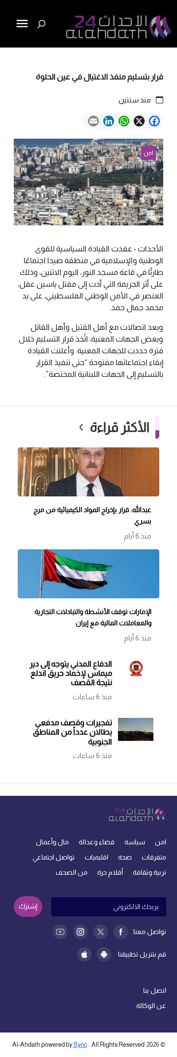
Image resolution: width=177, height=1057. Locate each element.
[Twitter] (100, 931)
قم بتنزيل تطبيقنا (142, 954)
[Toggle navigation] (8, 57)
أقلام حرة (110, 872)
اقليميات (96, 857)
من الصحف (72, 872)
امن (160, 842)
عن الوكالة (151, 1005)
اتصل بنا (154, 990)
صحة (125, 857)
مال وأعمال (52, 842)
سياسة (134, 842)
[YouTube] (60, 931)
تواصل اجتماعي (53, 857)
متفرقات (154, 857)
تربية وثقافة (149, 872)
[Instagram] (80, 931)
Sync (80, 1044)
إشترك (28, 906)
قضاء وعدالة (97, 842)
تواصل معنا (149, 931)
